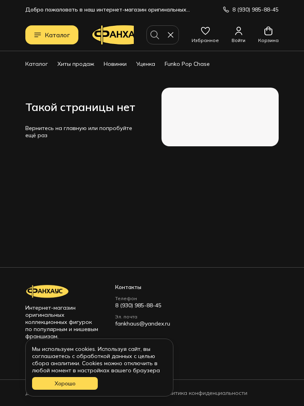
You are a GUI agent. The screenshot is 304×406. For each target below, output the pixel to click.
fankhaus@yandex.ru (142, 323)
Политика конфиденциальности (204, 392)
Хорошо (65, 383)
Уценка (145, 63)
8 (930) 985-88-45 (138, 305)
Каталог (57, 35)
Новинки (115, 63)
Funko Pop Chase (187, 63)
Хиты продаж (75, 63)
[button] (205, 35)
